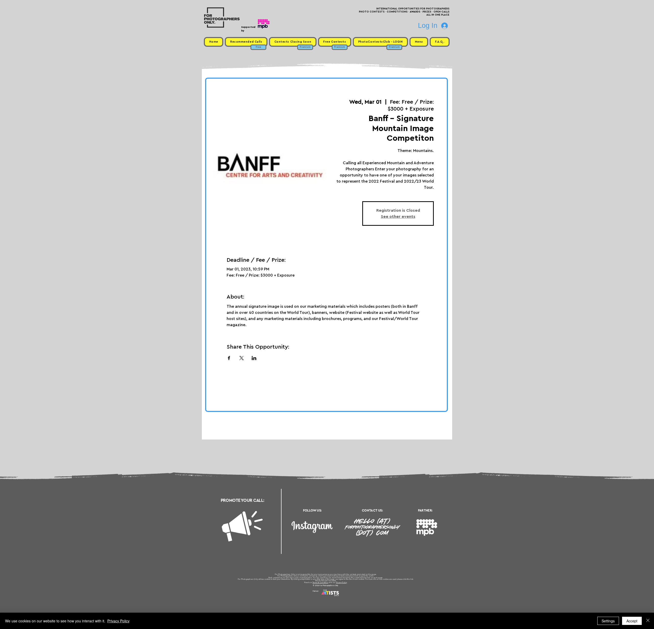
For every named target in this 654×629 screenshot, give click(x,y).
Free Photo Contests (319, 597)
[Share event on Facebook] (229, 358)
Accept (631, 620)
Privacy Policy (341, 582)
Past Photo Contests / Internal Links (344, 597)
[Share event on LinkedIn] (254, 358)
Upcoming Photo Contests (298, 597)
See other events (398, 217)
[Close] (648, 621)
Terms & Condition (320, 582)
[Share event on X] (241, 358)
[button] (419, 42)
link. (412, 579)
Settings (608, 620)
